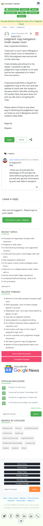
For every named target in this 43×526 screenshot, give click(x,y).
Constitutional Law (31, 428)
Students (15, 448)
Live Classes (13, 9)
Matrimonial (32, 13)
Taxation (6, 448)
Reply (9, 139)
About (5, 498)
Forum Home (22, 464)
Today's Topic (22, 472)
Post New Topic (22, 480)
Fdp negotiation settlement (14, 260)
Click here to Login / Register (17, 220)
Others (24, 448)
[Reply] (36, 187)
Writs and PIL (10, 13)
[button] (37, 34)
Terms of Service (33, 498)
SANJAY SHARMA (14, 160)
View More (5, 286)
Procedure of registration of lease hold (23, 397)
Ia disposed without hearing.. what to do (19, 278)
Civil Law (18, 428)
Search (36, 414)
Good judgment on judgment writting (21, 320)
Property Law (30, 443)
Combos (25, 9)
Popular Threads (22, 475)
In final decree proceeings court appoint (23, 402)
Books (34, 9)
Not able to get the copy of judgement (21, 341)
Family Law (19, 433)
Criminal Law (7, 433)
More (21, 16)
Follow (21, 139)
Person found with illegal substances (18, 275)
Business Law (7, 428)
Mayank (13, 33)
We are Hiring (13, 498)
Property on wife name (12, 244)
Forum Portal (22, 467)
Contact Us (30, 501)
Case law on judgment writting (18, 317)
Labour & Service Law (10, 438)
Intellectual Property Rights (12, 443)
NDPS (22, 13)
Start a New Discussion (21, 353)
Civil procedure (9, 281)
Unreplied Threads (21, 359)
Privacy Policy (20, 501)
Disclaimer (11, 501)
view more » (36, 408)
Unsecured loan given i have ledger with (23, 392)
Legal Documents (27, 438)
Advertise (23, 498)
